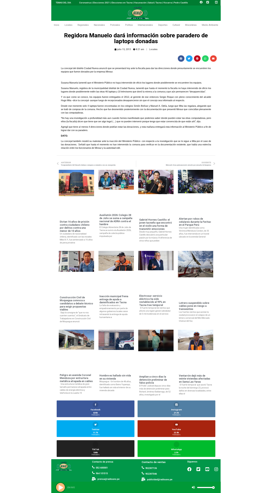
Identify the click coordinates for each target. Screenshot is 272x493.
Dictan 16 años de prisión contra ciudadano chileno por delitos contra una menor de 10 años (75, 226)
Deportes (162, 25)
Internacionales (145, 25)
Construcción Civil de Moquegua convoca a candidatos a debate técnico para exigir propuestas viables (76, 303)
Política (129, 25)
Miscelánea (190, 25)
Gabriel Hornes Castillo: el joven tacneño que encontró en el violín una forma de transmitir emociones (155, 224)
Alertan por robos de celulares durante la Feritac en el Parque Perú (195, 221)
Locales (68, 25)
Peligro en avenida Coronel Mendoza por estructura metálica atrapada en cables (76, 378)
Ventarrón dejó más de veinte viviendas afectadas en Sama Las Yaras (194, 378)
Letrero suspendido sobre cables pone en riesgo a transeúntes (194, 305)
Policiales (115, 25)
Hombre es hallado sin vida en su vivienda (115, 377)
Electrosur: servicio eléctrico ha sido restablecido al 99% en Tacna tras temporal (152, 300)
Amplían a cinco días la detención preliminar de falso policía (153, 379)
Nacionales (99, 25)
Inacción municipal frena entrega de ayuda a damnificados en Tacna (113, 299)
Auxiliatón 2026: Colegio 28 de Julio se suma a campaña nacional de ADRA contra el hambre (115, 220)
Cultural (176, 25)
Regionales (83, 25)
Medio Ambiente (210, 25)
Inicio (56, 25)
